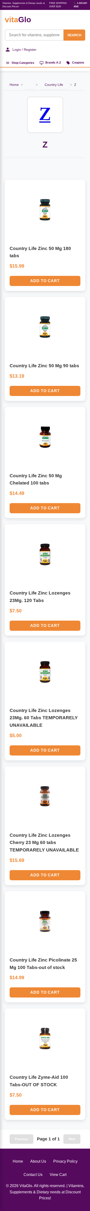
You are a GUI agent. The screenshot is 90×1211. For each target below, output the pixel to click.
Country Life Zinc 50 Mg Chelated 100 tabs (36, 479)
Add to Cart (45, 281)
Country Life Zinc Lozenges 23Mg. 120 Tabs (40, 596)
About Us (38, 1161)
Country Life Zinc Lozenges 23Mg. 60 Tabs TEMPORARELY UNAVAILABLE (44, 718)
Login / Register (24, 49)
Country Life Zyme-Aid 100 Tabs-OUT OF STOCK (39, 1081)
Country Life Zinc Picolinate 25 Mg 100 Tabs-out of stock (43, 963)
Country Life (54, 85)
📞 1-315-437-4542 (81, 5)
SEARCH (74, 35)
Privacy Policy (65, 1161)
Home (14, 85)
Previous (21, 1139)
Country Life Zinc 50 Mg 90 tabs (44, 365)
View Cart (58, 1175)
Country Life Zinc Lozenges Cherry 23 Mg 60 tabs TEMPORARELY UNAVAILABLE (44, 842)
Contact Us (33, 1175)
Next (72, 1139)
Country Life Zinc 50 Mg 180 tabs (40, 252)
